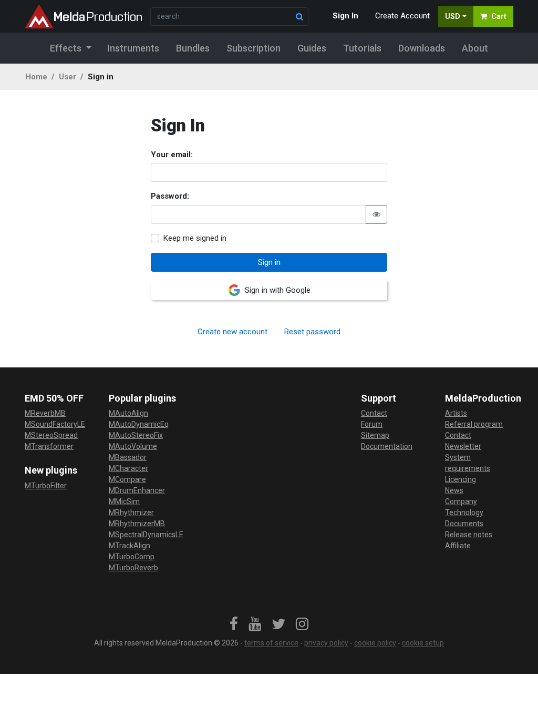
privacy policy (326, 643)
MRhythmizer (131, 512)
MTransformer (49, 446)
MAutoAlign (128, 413)
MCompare (127, 479)
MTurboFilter (46, 485)
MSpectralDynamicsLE (146, 534)
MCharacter (128, 468)
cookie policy (375, 643)
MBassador (128, 457)
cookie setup (423, 643)
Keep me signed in (194, 238)
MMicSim (124, 501)
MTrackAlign (129, 545)
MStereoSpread (51, 435)
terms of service (271, 643)
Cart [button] (498, 16)
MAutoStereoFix (136, 435)
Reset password (312, 331)
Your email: (172, 154)
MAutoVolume (133, 446)
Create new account (232, 331)
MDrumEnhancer (137, 490)
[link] (233, 624)
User (67, 76)
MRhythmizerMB (137, 523)
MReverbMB (45, 413)
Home (36, 76)
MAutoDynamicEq (139, 424)
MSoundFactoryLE (55, 424)
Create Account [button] (402, 15)
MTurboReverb (133, 567)
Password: (170, 196)
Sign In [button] (345, 15)
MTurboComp (131, 556)
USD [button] (452, 16)
